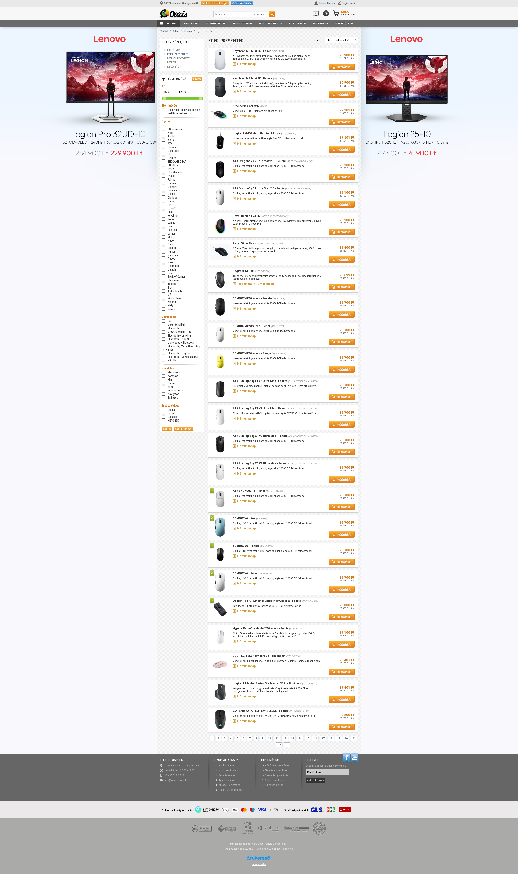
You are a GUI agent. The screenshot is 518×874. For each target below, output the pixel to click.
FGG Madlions (175, 172)
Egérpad (172, 62)
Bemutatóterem (242, 23)
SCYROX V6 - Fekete (246, 545)
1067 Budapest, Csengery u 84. (181, 3)
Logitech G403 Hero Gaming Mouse (256, 133)
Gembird (172, 186)
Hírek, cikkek (191, 23)
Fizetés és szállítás (276, 770)
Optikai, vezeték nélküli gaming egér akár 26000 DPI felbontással (269, 496)
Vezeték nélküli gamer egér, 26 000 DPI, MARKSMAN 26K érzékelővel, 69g (274, 715)
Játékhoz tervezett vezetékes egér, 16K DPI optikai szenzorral (268, 138)
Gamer (171, 383)
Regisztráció (349, 3)
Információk (320, 23)
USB (170, 321)
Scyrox (172, 273)
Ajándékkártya (227, 780)
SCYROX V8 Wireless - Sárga (252, 353)
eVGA (171, 168)
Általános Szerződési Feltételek (275, 848)
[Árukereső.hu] (259, 859)
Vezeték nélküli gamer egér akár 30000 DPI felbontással (264, 303)
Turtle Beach (175, 291)
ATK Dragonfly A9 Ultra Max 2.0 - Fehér (258, 188)
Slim (170, 386)
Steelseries (174, 280)
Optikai (171, 409)
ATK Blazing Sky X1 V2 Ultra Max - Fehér (259, 463)
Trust (170, 287)
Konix (171, 219)
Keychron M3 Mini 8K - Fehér (252, 51)
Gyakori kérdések (274, 780)
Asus (171, 140)
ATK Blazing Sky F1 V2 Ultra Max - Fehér (259, 408)
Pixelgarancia (297, 23)
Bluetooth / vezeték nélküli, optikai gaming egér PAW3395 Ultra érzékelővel (275, 386)
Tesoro (172, 283)
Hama (171, 201)
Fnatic (171, 176)
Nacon (171, 240)
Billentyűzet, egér (182, 31)
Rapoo (171, 258)
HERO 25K (173, 420)
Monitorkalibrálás (270, 23)
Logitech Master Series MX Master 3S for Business (267, 683)
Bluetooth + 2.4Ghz (178, 339)
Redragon (173, 265)
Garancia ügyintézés (276, 775)
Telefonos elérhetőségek (215, 3)
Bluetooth (173, 328)
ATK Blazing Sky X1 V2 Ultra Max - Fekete (260, 436)
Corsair (172, 147)
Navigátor (173, 394)
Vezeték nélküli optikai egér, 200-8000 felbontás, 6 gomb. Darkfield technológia (277, 660)
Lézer (171, 413)
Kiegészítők (174, 66)
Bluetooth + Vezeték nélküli (183, 356)
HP (169, 204)
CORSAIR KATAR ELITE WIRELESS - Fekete (260, 710)
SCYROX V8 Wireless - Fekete (252, 298)
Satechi (172, 269)
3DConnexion (175, 129)
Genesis (172, 190)
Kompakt (173, 376)
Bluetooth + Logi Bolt (179, 353)
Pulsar (171, 251)
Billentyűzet (175, 49)
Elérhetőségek (344, 23)
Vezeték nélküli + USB (180, 332)
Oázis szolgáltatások (231, 789)
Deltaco (172, 158)
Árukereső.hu (259, 864)
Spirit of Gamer (176, 276)
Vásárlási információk (277, 765)
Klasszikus (174, 372)
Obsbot (172, 247)
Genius (172, 194)
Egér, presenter (177, 54)
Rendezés (318, 40)
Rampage (173, 255)
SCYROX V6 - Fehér (245, 573)
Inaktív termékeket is (179, 113)
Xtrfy (170, 305)
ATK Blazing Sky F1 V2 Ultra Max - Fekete (260, 381)
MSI (170, 237)
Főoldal (164, 31)
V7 (169, 294)
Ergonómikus (175, 390)
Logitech (173, 229)
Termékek (171, 23)
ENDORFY (173, 165)
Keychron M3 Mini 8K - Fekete (252, 78)
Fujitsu (171, 179)
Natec (171, 244)
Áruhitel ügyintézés (229, 785)
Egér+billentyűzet (178, 58)
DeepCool (173, 150)
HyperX (172, 208)
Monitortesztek (216, 23)
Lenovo (172, 226)
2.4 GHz (172, 360)
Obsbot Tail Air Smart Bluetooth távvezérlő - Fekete (267, 600)
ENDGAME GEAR (177, 161)
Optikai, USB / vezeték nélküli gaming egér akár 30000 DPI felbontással (272, 523)
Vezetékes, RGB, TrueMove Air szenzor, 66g (258, 111)
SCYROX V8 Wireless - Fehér (251, 326)
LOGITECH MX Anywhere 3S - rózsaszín (259, 655)
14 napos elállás (274, 785)
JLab (170, 211)
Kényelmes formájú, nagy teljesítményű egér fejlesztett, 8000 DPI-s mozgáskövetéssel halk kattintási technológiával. (270, 690)
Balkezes (173, 397)
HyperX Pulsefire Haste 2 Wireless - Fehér (260, 628)
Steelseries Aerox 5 (246, 106)
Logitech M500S (244, 271)
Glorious (172, 197)
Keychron (173, 215)
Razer (171, 262)
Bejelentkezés (327, 3)
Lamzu (171, 222)
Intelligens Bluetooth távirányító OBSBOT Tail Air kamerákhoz (267, 606)
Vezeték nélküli (176, 324)
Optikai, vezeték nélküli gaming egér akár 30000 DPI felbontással (269, 441)
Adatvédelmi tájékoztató (239, 848)
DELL (170, 154)
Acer (170, 132)
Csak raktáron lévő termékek (184, 109)
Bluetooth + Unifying (179, 335)
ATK (170, 143)
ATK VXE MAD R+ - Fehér (249, 490)
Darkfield (172, 417)
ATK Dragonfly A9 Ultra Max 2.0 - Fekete (259, 161)
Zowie (171, 309)
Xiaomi (172, 301)
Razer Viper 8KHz (245, 243)
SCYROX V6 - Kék (244, 518)
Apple (171, 136)
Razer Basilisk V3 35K (247, 216)
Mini (170, 379)
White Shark (174, 298)
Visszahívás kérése (242, 3)
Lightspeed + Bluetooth (181, 342)
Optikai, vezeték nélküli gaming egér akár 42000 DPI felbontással (269, 166)
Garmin (172, 183)
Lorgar (171, 233)
